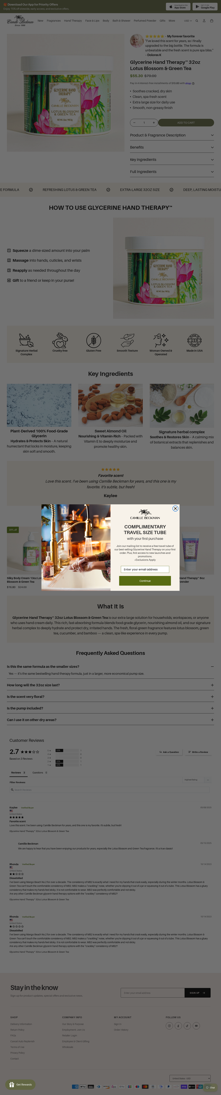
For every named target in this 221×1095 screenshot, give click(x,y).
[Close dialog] (175, 508)
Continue (145, 581)
